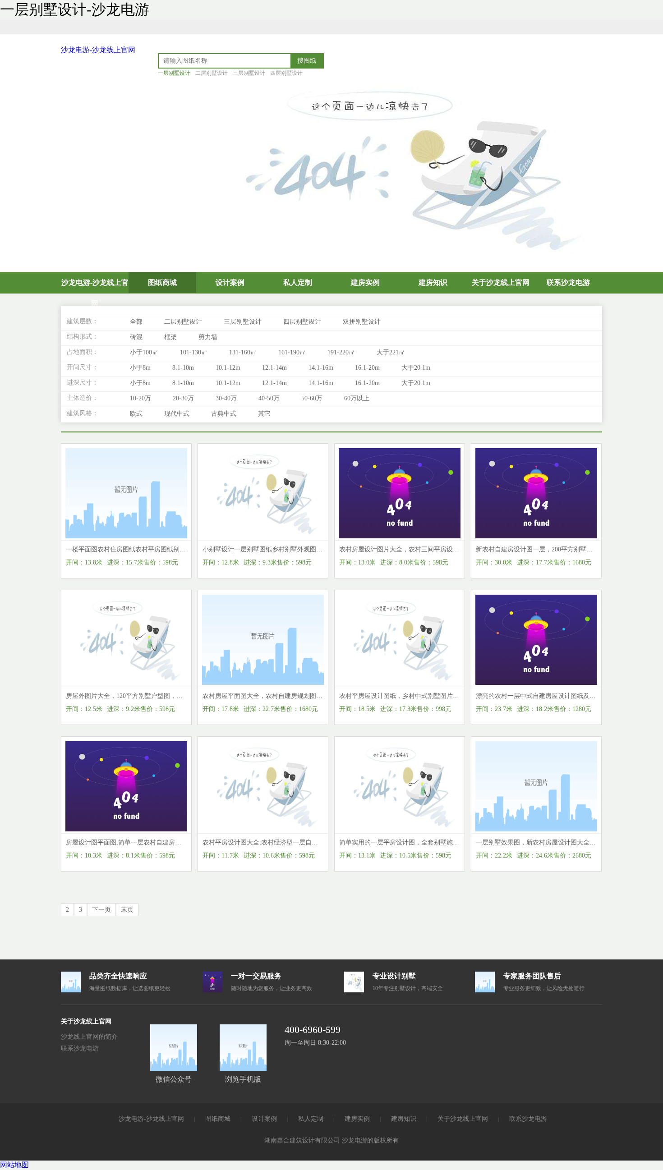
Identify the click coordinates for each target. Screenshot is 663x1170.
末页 (127, 909)
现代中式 (176, 413)
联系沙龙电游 (568, 282)
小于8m (140, 367)
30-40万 (226, 398)
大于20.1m (415, 367)
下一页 (101, 909)
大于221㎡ (391, 352)
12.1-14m (274, 367)
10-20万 (140, 398)
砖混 (136, 337)
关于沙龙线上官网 (500, 282)
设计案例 (230, 282)
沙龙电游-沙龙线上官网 (98, 50)
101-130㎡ (193, 352)
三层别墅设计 (249, 73)
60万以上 (356, 398)
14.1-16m (320, 367)
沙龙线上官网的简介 (89, 1036)
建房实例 (365, 282)
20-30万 (183, 398)
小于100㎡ (144, 352)
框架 (170, 337)
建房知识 (433, 282)
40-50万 (269, 398)
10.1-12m (228, 367)
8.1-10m (183, 367)
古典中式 (223, 413)
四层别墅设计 (286, 73)
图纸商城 (162, 282)
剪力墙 (207, 337)
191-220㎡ (341, 352)
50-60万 (311, 398)
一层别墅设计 (174, 73)
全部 (136, 321)
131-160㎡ (243, 352)
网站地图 (14, 1165)
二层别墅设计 (211, 73)
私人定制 (297, 282)
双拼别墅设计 (362, 321)
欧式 (136, 413)
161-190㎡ (292, 352)
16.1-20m (367, 367)
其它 (264, 413)
